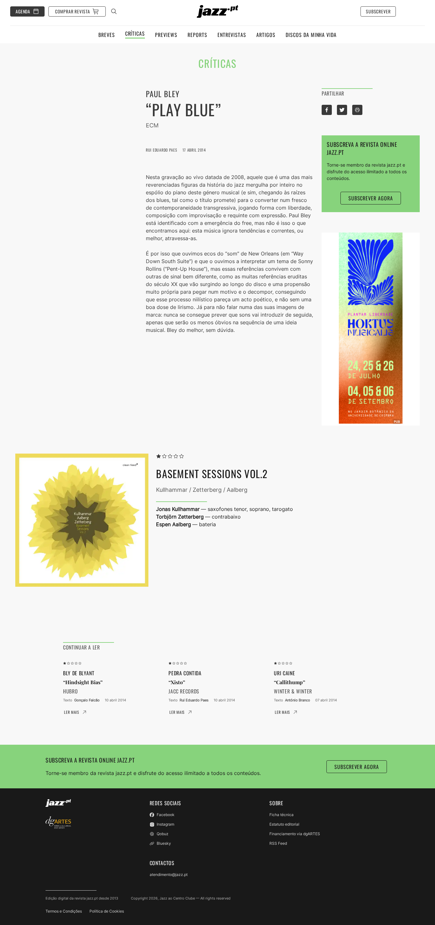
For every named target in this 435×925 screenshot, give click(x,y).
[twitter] (342, 110)
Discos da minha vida (311, 35)
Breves (106, 35)
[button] (357, 110)
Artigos (265, 35)
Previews (166, 35)
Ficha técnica (281, 814)
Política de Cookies (106, 911)
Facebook (166, 814)
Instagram (165, 824)
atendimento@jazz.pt (169, 874)
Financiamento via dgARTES (294, 833)
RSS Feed (278, 843)
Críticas (135, 34)
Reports (197, 35)
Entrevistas (232, 35)
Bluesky (164, 843)
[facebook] (327, 110)
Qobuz (162, 833)
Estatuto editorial (284, 824)
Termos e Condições (64, 911)
